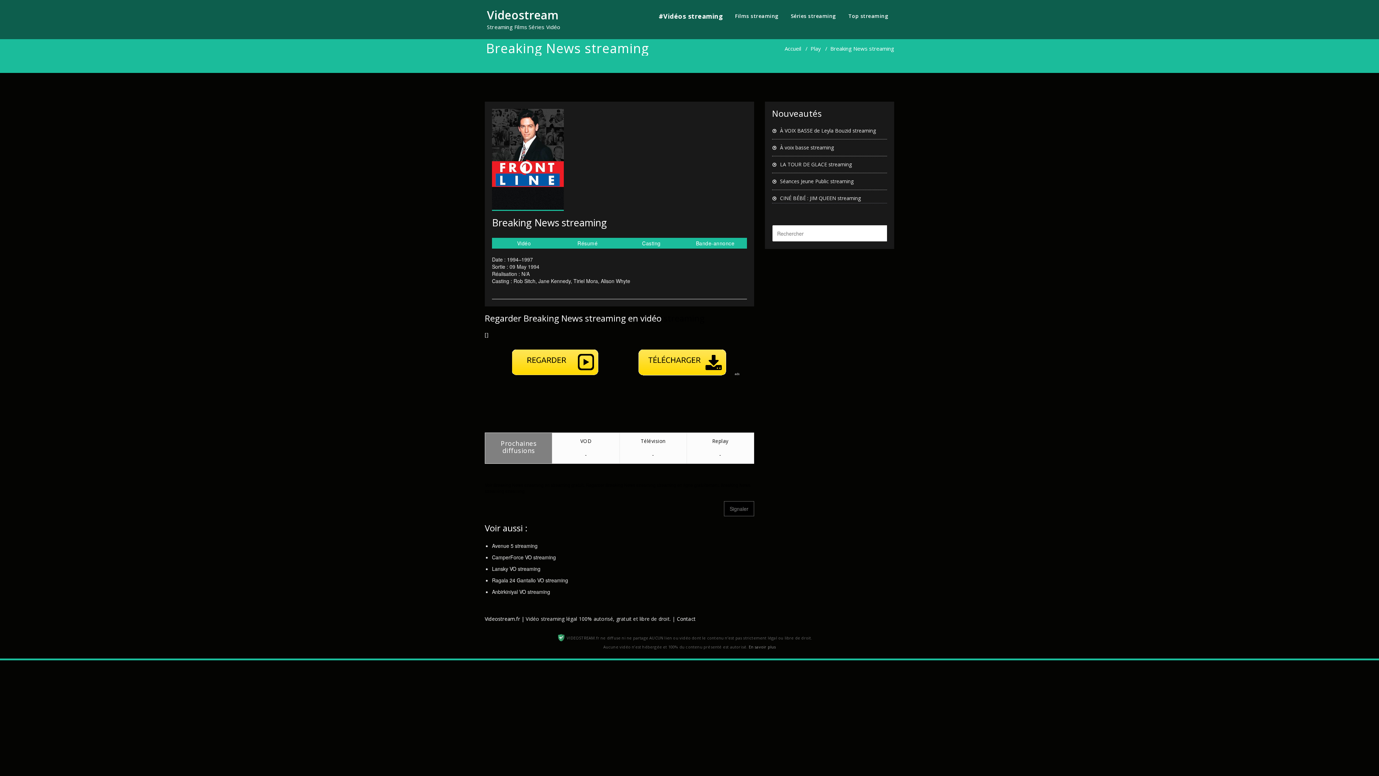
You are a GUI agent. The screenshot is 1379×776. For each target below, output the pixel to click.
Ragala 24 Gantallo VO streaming (530, 580)
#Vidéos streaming (691, 16)
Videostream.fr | (504, 618)
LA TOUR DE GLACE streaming (816, 164)
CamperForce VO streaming (524, 557)
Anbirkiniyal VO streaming (521, 591)
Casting (651, 243)
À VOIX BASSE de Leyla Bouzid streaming (828, 130)
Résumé (587, 243)
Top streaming (868, 16)
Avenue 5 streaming (515, 545)
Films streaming (757, 16)
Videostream (522, 15)
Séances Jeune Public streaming (817, 181)
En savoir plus (762, 647)
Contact (686, 618)
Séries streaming (813, 16)
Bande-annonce (715, 243)
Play (816, 48)
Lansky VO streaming (516, 568)
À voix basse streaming (807, 147)
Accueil (793, 48)
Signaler (739, 508)
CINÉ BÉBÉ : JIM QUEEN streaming (820, 198)
